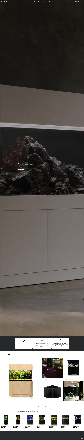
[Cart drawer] (82, 1)
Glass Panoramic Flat (51, 426)
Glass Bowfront (63, 426)
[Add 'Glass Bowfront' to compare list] (70, 415)
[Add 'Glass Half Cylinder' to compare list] (34, 415)
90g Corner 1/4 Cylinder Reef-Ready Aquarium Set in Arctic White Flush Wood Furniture (73, 402)
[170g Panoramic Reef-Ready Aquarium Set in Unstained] (21, 380)
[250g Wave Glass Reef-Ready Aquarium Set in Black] (73, 368)
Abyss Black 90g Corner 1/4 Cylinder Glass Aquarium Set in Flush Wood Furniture (52, 402)
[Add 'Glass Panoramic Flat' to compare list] (58, 415)
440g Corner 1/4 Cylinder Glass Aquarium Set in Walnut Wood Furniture (52, 378)
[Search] (80, 1)
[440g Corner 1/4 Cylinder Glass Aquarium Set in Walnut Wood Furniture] (52, 368)
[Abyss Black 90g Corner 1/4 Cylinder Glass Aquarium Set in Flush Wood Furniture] (52, 391)
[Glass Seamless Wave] (78, 420)
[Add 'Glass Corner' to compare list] (46, 415)
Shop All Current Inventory (42, 407)
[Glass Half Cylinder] (30, 420)
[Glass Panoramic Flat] (54, 420)
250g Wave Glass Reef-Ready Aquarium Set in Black (71, 378)
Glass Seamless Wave (76, 426)
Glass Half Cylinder (27, 426)
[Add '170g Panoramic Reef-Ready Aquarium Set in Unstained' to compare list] (40, 359)
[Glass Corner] (42, 420)
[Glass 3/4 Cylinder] (18, 420)
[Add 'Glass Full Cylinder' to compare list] (10, 415)
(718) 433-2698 (76, 1)
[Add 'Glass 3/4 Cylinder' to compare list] (22, 415)
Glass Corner (38, 426)
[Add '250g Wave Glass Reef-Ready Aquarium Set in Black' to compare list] (82, 359)
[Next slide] (82, 168)
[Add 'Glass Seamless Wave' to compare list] (82, 415)
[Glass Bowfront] (66, 420)
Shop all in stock (21, 169)
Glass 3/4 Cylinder (15, 426)
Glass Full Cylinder (3, 426)
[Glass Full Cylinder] (6, 420)
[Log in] (79, 1)
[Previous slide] (2, 168)
